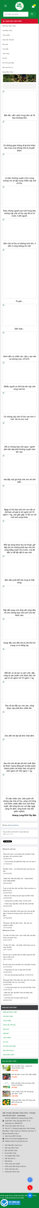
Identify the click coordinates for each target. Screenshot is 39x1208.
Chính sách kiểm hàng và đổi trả (15, 1166)
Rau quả (5, 44)
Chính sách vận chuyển (12, 1164)
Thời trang (5, 53)
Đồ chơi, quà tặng (8, 63)
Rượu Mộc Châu (7, 72)
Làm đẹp (5, 49)
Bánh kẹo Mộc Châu (9, 26)
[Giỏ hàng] (33, 7)
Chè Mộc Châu (7, 30)
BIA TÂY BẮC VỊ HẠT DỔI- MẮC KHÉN (24, 1074)
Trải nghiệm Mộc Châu (12, 1156)
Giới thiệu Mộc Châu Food (13, 1145)
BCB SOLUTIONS (18, 1198)
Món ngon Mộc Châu (11, 1148)
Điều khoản (8, 1161)
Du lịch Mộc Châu (10, 1153)
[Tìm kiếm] (32, 14)
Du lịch (4, 58)
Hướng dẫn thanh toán (12, 1172)
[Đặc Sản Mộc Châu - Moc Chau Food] (19, 6)
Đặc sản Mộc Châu (11, 1150)
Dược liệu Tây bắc (8, 40)
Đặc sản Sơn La (7, 67)
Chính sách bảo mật (11, 1169)
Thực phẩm (6, 35)
